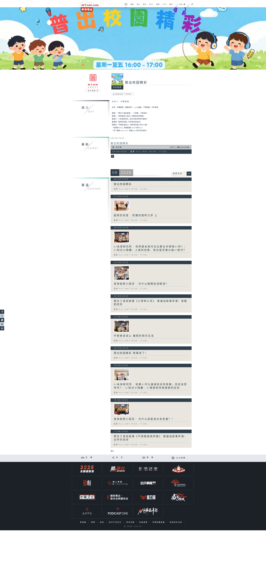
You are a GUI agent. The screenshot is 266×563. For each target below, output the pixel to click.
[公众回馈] (173, 458)
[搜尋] (192, 3)
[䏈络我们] (144, 457)
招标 (102, 522)
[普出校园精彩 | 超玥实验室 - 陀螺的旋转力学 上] (121, 205)
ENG (180, 4)
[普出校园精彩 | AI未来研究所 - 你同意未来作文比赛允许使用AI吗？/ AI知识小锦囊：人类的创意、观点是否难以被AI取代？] (121, 237)
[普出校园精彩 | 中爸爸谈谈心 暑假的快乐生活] (121, 326)
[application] (150, 147)
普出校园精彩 (120, 143)
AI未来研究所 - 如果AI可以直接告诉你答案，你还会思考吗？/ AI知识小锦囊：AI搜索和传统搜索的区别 (150, 386)
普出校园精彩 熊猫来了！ (131, 353)
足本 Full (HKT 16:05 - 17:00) (131, 189)
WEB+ (151, 5)
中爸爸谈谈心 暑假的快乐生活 (134, 335)
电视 (131, 5)
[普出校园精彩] (112, 156)
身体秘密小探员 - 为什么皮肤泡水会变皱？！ (144, 419)
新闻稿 (83, 522)
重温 (157, 5)
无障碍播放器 (159, 522)
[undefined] (126, 4)
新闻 (143, 5)
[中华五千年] (148, 511)
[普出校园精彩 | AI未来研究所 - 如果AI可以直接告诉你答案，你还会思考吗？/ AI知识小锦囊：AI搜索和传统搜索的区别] (121, 374)
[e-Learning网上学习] (117, 483)
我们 (170, 5)
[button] (113, 147)
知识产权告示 (115, 522)
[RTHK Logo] (88, 6)
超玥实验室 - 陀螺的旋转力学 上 (136, 215)
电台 (137, 5)
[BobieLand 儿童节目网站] (178, 468)
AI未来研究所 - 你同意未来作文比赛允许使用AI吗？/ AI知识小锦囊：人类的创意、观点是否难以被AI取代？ (150, 248)
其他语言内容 (176, 522)
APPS (164, 5)
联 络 (150, 457)
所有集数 (117, 87)
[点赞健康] (148, 468)
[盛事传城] (178, 497)
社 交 (119, 457)
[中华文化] (87, 497)
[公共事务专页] (148, 483)
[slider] (184, 147)
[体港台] (117, 468)
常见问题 (130, 522)
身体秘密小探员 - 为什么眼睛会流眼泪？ (141, 283)
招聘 (93, 522)
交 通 (89, 457)
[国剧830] (87, 483)
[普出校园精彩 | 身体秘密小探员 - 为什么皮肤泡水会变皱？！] (121, 409)
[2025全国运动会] (87, 468)
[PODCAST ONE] (117, 511)
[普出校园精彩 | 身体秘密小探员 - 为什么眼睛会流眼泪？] (121, 273)
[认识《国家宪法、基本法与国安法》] (117, 497)
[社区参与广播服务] (178, 483)
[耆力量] (148, 497)
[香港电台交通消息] (82, 457)
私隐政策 (144, 522)
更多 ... (113, 451)
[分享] (113, 457)
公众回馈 (181, 458)
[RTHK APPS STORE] (87, 511)
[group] (178, 147)
